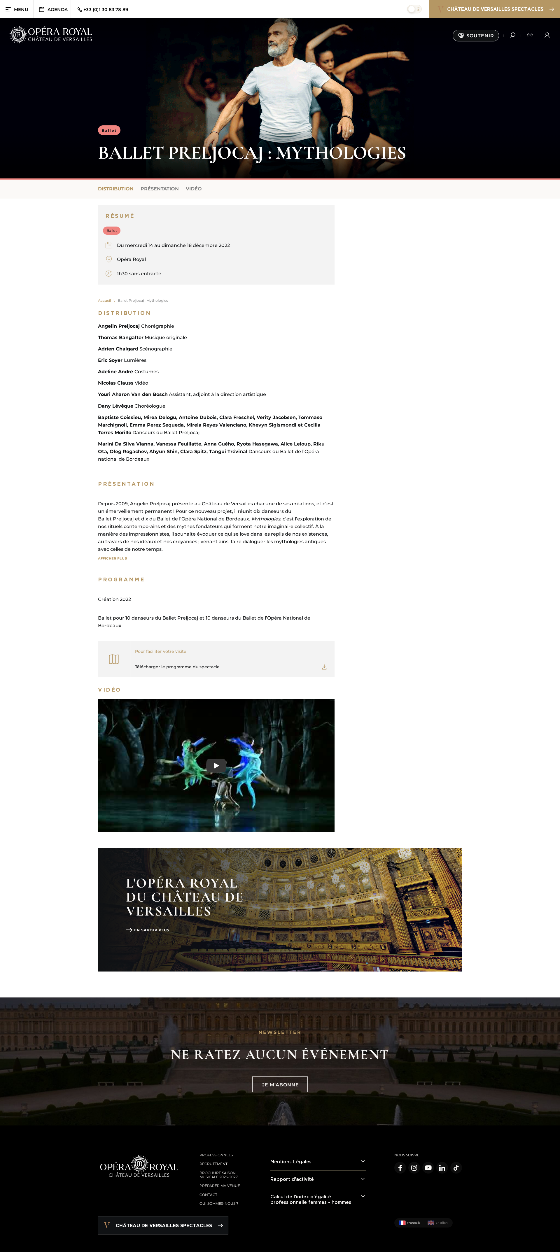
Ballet (109, 130)
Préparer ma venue (220, 1185)
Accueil (104, 300)
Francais (414, 1223)
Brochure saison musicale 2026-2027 (219, 1175)
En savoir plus (151, 930)
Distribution (116, 189)
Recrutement (214, 1164)
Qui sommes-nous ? (219, 1203)
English (441, 1223)
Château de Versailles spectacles (495, 9)
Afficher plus (112, 558)
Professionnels (216, 1155)
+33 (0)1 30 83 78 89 (105, 9)
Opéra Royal (131, 259)
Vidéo (194, 189)
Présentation (160, 189)
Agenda (58, 9)
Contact (208, 1195)
